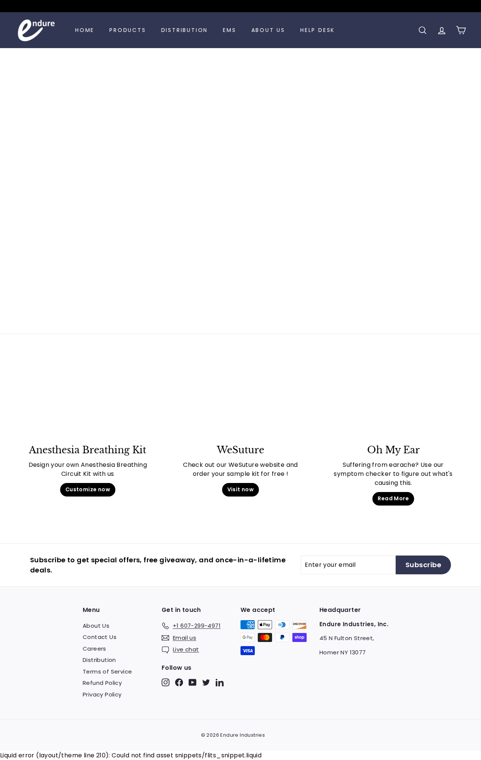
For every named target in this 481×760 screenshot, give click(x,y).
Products (127, 30)
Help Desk (317, 30)
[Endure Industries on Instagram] (165, 682)
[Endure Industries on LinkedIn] (220, 682)
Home (84, 30)
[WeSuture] (240, 402)
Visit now (240, 489)
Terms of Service (107, 671)
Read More (393, 498)
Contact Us (99, 637)
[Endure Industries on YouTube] (193, 682)
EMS (229, 30)
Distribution (184, 30)
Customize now (87, 489)
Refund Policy (102, 683)
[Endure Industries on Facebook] (179, 682)
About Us (268, 30)
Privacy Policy (102, 694)
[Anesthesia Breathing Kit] (87, 402)
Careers (94, 649)
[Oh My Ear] (393, 402)
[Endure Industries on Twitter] (206, 682)
